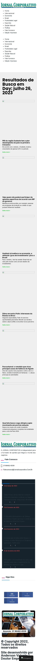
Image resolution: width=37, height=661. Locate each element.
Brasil (7, 18)
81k (12, 594)
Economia (8, 16)
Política (7, 28)
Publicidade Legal (11, 20)
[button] (18, 36)
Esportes (8, 23)
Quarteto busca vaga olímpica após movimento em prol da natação (17, 424)
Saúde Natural (10, 25)
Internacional (9, 13)
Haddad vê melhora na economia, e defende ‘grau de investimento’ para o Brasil (18, 255)
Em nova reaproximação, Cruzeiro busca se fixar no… (17, 491)
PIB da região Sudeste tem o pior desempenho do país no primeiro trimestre (16, 143)
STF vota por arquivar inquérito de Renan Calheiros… (17, 555)
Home (7, 11)
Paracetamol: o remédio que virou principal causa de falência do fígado (17, 368)
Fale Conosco (10, 30)
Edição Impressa (11, 33)
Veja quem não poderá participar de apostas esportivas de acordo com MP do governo (18, 199)
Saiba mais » (6, 152)
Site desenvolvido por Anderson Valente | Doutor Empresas (17, 655)
